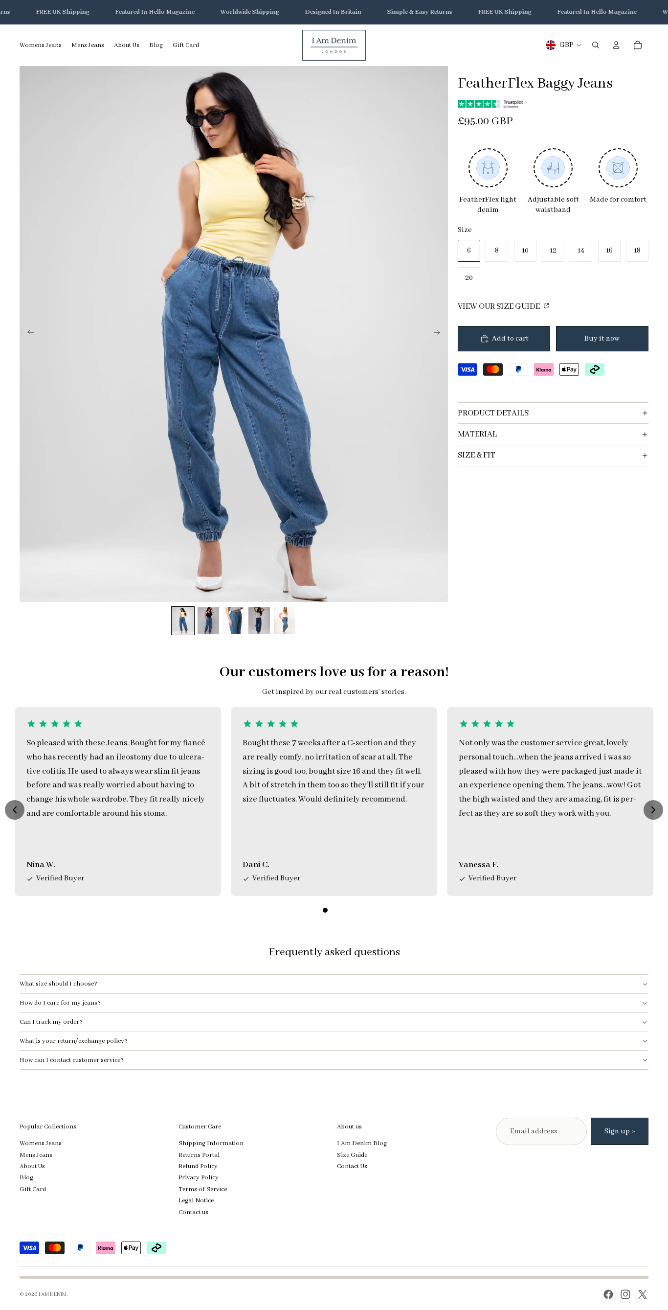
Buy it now (602, 338)
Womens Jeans (41, 1143)
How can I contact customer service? (72, 1060)
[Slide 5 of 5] (284, 620)
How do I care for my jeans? (60, 1003)
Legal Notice (196, 1200)
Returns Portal (199, 1155)
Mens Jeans (36, 1155)
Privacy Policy (198, 1177)
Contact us (193, 1212)
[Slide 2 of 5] (208, 620)
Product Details (493, 413)
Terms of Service (202, 1189)
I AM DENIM (53, 1294)
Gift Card (33, 1189)
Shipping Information (211, 1143)
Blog (26, 1177)
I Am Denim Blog (362, 1143)
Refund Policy (198, 1166)
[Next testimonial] (653, 810)
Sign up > (619, 1131)
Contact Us (352, 1166)
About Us (32, 1166)
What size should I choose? (58, 984)
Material (477, 434)
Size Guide (352, 1155)
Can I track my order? (51, 1022)
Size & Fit (476, 455)
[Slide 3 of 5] (234, 620)
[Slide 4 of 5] (259, 620)
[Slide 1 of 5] (183, 620)
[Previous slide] (28, 334)
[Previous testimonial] (14, 810)
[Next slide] (440, 334)
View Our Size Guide (499, 306)
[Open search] (595, 45)
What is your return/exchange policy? (74, 1041)
